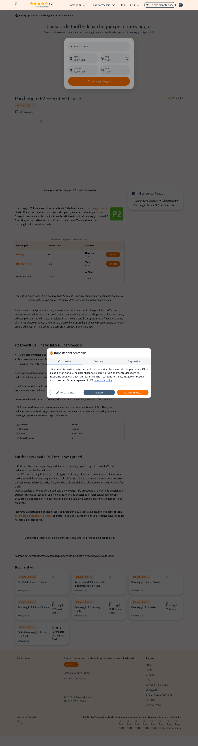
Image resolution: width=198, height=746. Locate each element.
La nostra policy (103, 380)
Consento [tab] (64, 361)
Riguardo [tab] (134, 361)
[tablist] (99, 361)
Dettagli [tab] (99, 361)
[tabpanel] (99, 374)
